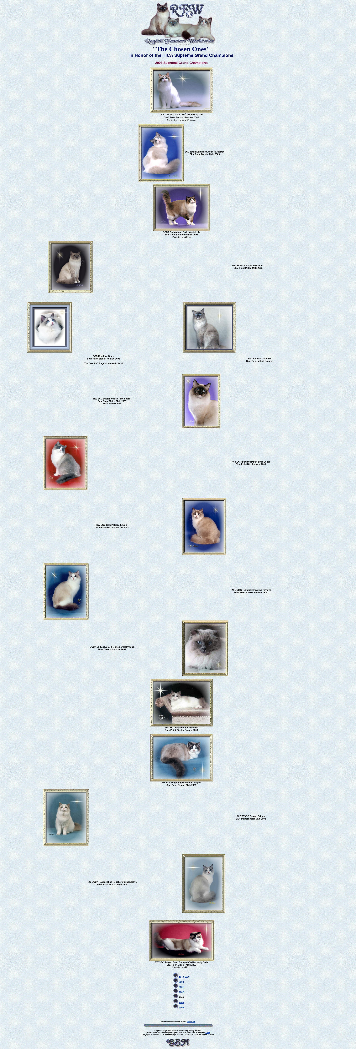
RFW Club (191, 1022)
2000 (181, 982)
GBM (208, 1033)
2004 (181, 1002)
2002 (181, 992)
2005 (181, 1007)
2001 (181, 987)
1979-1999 (184, 977)
